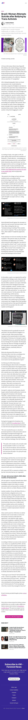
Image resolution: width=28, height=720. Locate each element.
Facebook (14, 692)
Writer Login (14, 687)
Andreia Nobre (9, 22)
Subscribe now (15, 679)
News (2, 11)
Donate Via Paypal (14, 703)
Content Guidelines (14, 689)
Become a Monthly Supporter (14, 616)
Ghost (23, 708)
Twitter (13, 695)
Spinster (14, 700)
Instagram (14, 697)
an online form (16, 423)
